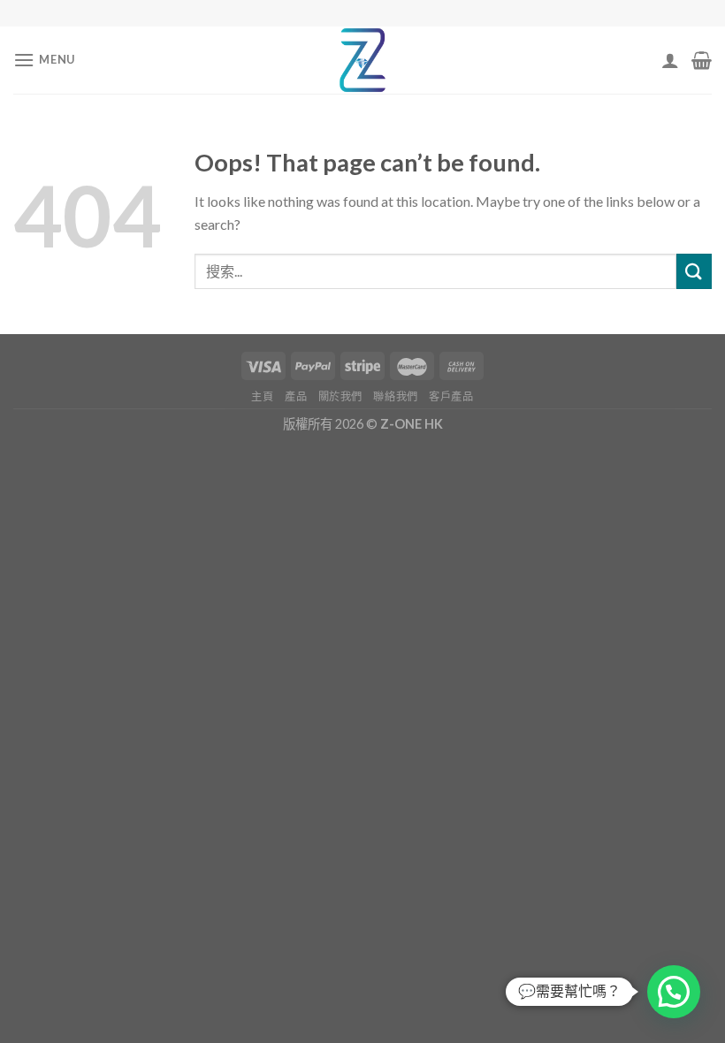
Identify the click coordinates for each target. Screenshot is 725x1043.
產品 (296, 396)
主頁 (262, 396)
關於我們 (340, 396)
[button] (673, 991)
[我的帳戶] (670, 60)
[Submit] (694, 271)
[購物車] (701, 60)
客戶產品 (451, 396)
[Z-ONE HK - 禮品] (362, 60)
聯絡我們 (395, 396)
